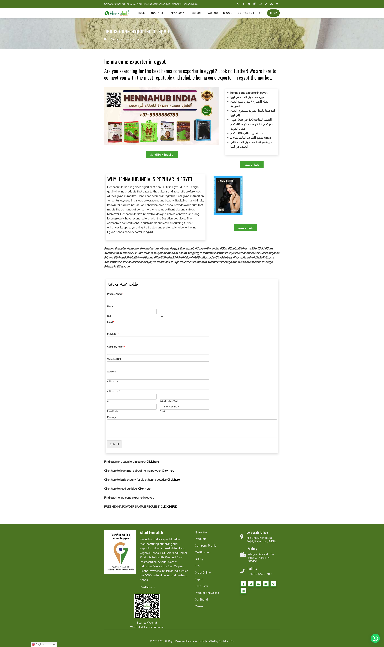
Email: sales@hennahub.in (156, 4)
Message (111, 417)
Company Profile (205, 545)
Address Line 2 (113, 391)
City (109, 401)
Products (177, 13)
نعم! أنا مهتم (251, 165)
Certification (202, 552)
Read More (146, 587)
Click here (153, 462)
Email (110, 322)
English (39, 644)
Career (199, 606)
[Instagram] (243, 591)
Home (141, 13)
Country (163, 411)
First (109, 316)
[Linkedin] (258, 584)
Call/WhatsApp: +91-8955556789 (122, 4)
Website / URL (114, 359)
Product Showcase (207, 593)
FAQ (197, 566)
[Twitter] (251, 584)
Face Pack (201, 586)
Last (161, 316)
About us (157, 13)
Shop (273, 13)
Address (112, 371)
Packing (212, 13)
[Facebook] (243, 584)
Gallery (199, 559)
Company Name (116, 346)
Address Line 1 (113, 381)
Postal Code (112, 411)
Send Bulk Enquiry (161, 155)
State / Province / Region (170, 401)
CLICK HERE (169, 506)
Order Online (203, 572)
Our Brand (201, 599)
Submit (114, 444)
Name (111, 306)
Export (196, 13)
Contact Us (246, 13)
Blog (226, 13)
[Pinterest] (273, 584)
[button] (375, 638)
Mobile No (113, 334)
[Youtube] (266, 584)
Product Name (115, 293)
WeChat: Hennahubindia (185, 4)
